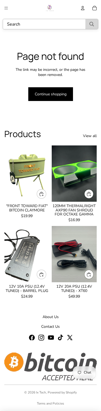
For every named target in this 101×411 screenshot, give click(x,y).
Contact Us (50, 326)
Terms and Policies (50, 403)
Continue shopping (51, 94)
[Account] (83, 8)
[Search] (91, 24)
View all (90, 135)
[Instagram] (41, 337)
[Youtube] (50, 337)
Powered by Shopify (62, 392)
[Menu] (6, 8)
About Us (51, 316)
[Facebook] (31, 337)
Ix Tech (41, 392)
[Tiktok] (60, 337)
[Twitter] (69, 337)
